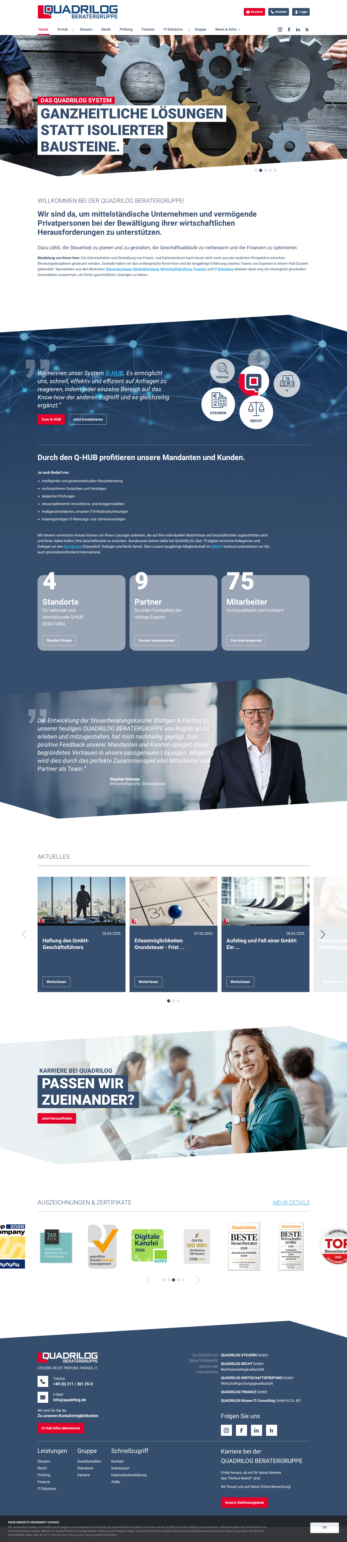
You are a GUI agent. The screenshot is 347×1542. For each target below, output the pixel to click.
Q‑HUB (114, 373)
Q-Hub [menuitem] (62, 29)
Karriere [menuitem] (83, 1475)
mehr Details (291, 1202)
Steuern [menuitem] (86, 29)
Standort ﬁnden (59, 640)
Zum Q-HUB (51, 419)
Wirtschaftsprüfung (176, 269)
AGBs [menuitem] (115, 1482)
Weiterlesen (56, 982)
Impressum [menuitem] (120, 1468)
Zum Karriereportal (246, 640)
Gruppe (87, 1450)
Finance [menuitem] (148, 29)
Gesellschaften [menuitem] (89, 1461)
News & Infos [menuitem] (226, 29)
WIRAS (216, 546)
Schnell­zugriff (129, 1450)
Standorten (73, 546)
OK (325, 1527)
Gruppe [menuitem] (200, 29)
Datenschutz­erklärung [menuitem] (129, 1475)
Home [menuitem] (43, 29)
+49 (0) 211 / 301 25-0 (73, 1383)
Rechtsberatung (146, 269)
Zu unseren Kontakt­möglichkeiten (68, 1415)
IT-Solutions (223, 269)
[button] (13, 106)
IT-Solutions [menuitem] (173, 29)
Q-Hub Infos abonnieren (61, 1428)
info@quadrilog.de (69, 1399)
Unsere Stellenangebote (244, 1502)
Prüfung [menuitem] (126, 29)
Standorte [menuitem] (85, 1468)
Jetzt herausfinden (57, 1118)
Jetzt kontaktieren (88, 419)
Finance (199, 269)
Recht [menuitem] (106, 29)
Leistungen (52, 1450)
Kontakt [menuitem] (117, 1461)
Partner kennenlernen (156, 640)
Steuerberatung (119, 269)
